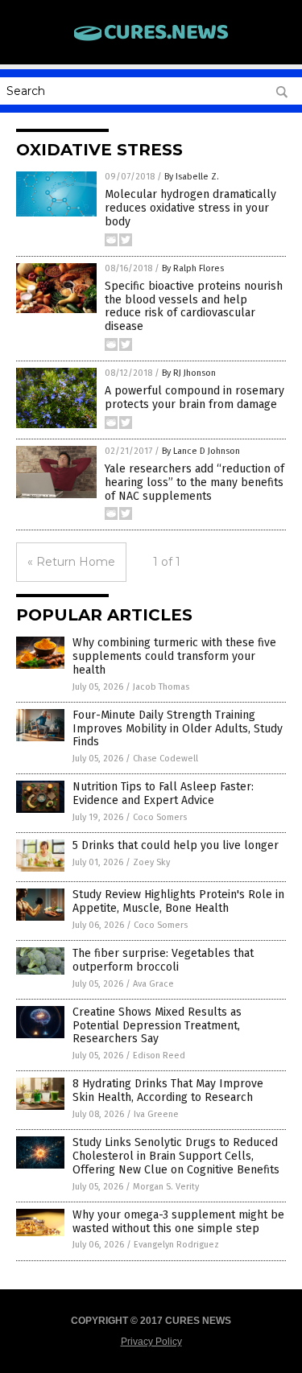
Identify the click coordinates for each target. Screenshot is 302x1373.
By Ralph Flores (193, 268)
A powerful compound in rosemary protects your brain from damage (194, 397)
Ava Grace (153, 984)
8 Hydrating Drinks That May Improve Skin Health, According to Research (167, 1090)
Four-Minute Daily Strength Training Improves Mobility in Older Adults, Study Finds (177, 728)
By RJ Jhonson (189, 373)
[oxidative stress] (151, 39)
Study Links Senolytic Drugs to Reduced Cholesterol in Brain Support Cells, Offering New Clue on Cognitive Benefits (175, 1156)
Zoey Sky (151, 862)
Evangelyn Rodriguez (176, 1244)
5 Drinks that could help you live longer (175, 845)
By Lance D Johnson (201, 451)
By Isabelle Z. (191, 176)
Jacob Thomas (161, 687)
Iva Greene (156, 1114)
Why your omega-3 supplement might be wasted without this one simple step (178, 1221)
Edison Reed (159, 1055)
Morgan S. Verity (166, 1186)
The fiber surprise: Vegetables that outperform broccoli (163, 960)
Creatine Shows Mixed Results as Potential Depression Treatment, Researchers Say (157, 1025)
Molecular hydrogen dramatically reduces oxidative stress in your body (190, 208)
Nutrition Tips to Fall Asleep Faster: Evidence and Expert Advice (163, 793)
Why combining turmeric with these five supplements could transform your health (174, 656)
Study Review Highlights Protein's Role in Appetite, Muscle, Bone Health (178, 901)
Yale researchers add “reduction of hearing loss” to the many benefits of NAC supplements (194, 482)
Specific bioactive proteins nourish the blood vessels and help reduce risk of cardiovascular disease (194, 306)
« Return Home (71, 562)
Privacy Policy (151, 1341)
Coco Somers (160, 817)
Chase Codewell (165, 758)
